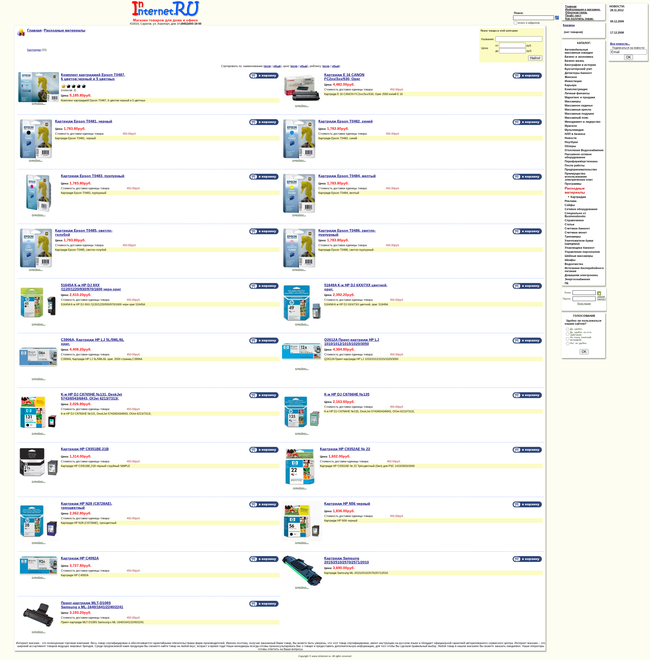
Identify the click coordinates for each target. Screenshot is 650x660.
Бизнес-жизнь (574, 60)
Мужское (571, 125)
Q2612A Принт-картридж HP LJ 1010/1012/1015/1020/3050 (351, 342)
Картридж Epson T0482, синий (345, 121)
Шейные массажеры (579, 255)
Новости (571, 137)
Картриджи (34, 49)
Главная (34, 30)
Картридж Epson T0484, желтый (347, 176)
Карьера (570, 85)
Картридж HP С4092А (80, 558)
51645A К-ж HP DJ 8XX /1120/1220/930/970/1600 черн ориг (91, 287)
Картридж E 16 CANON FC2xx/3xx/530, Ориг (344, 77)
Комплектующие (576, 89)
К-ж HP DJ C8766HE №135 (346, 394)
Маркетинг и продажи (580, 97)
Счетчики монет (576, 232)
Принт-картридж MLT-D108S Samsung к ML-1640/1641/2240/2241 (92, 605)
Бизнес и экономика (579, 56)
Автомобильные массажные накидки (579, 51)
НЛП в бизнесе (575, 133)
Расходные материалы (64, 30)
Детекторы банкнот (578, 72)
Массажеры (573, 101)
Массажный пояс (576, 117)
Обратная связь (576, 12)
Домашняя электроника (581, 275)
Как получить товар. (579, 18)
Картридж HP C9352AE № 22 (345, 449)
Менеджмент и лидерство (582, 121)
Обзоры (570, 146)
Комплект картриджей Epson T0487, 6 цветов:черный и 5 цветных (93, 77)
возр (267, 66)
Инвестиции (573, 81)
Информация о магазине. (582, 9)
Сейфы (570, 205)
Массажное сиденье (579, 105)
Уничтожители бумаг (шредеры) (579, 242)
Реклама (570, 200)
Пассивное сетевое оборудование (578, 156)
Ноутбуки (571, 142)
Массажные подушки (579, 113)
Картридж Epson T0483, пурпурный (92, 176)
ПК (566, 283)
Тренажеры (573, 236)
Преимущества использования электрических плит (579, 176)
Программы (573, 183)
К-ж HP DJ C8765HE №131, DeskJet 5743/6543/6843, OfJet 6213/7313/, (91, 396)
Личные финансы (577, 93)
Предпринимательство (581, 169)
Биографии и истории (580, 64)
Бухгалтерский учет (578, 68)
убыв (277, 66)
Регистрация (584, 303)
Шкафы (570, 259)
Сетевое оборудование (581, 209)
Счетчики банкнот (577, 228)
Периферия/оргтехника (581, 161)
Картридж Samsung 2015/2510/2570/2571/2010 (346, 560)
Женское (571, 76)
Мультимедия (574, 129)
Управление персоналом (582, 251)
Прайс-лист (573, 15)
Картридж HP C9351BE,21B (85, 449)
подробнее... (38, 103)
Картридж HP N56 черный (347, 503)
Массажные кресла (578, 109)
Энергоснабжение (577, 279)
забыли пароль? (601, 297)
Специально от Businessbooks (575, 215)
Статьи (569, 224)
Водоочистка (574, 263)
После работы (574, 165)
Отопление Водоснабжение (584, 150)
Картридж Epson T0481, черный (83, 121)
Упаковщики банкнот (579, 247)
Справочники (574, 220)
